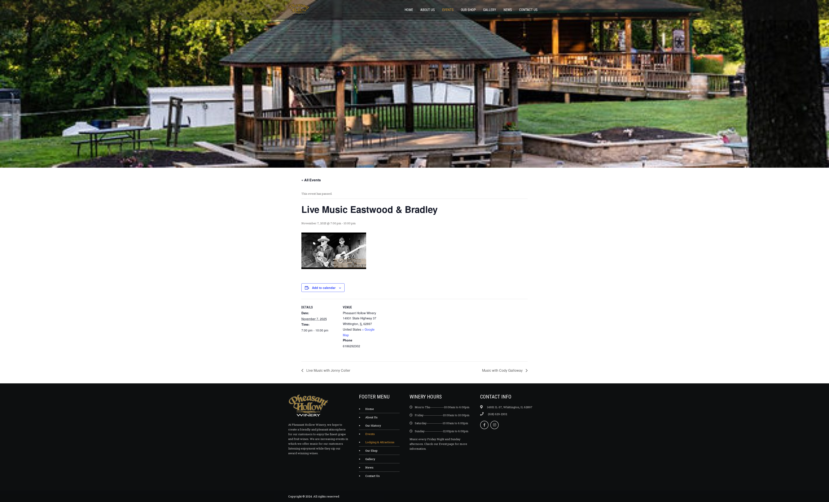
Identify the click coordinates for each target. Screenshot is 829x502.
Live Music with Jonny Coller (327, 370)
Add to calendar (323, 287)
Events (448, 10)
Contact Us (528, 10)
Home (409, 10)
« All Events (311, 179)
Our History (373, 425)
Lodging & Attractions (379, 442)
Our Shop (468, 10)
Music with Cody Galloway (503, 370)
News (507, 10)
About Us (427, 10)
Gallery (489, 10)
